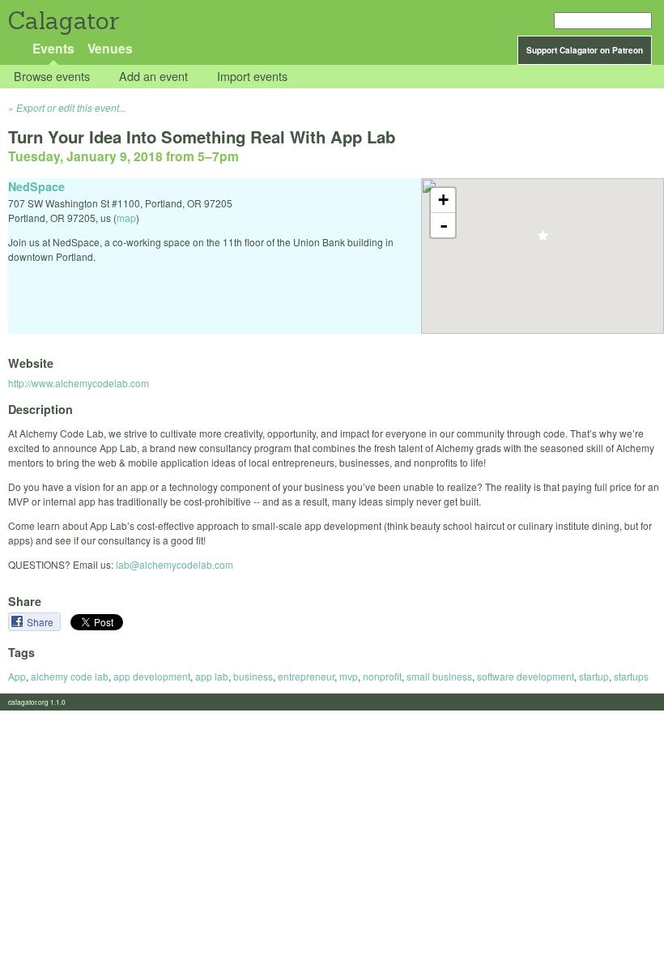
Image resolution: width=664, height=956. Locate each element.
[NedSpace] (543, 240)
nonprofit (382, 676)
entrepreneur (306, 676)
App (17, 676)
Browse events (52, 76)
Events (53, 48)
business (253, 676)
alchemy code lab (70, 676)
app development (151, 676)
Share (41, 622)
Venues (110, 48)
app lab (211, 676)
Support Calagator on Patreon (584, 50)
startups (631, 676)
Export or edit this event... (71, 107)
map (126, 217)
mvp (348, 676)
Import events (252, 76)
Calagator (62, 20)
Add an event (153, 76)
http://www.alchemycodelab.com (78, 383)
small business (439, 676)
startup (594, 676)
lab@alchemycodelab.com (174, 564)
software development (525, 676)
